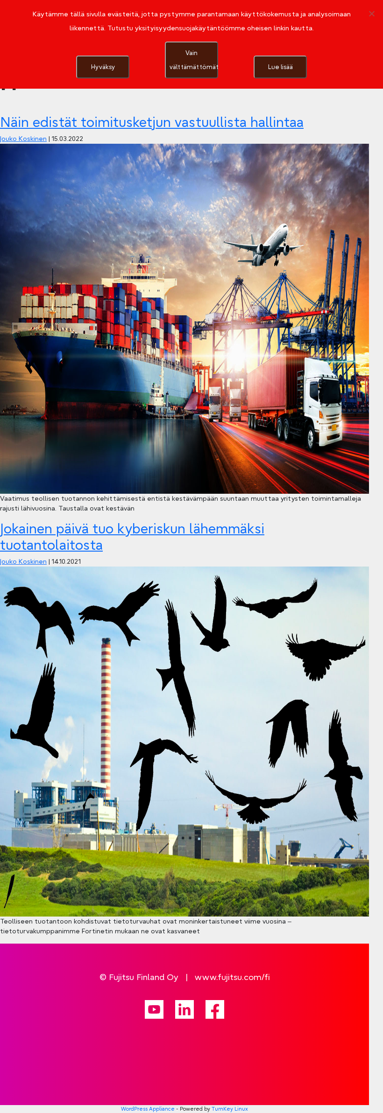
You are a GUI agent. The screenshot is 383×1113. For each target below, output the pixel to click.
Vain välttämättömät (194, 59)
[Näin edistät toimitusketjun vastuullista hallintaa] (184, 318)
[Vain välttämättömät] (371, 13)
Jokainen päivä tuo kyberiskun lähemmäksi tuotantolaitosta (132, 536)
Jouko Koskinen (23, 138)
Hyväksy (103, 66)
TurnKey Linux (230, 1109)
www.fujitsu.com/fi (232, 977)
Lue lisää (280, 66)
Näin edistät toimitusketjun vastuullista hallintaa (152, 122)
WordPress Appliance (148, 1109)
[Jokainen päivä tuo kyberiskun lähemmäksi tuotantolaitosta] (184, 740)
